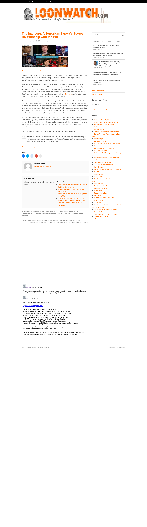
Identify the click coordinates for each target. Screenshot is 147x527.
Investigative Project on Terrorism (54, 213)
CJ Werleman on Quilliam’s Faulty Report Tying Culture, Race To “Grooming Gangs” (109, 64)
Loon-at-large (45, 41)
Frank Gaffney (36, 213)
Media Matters (98, 174)
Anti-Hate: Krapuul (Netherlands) (104, 120)
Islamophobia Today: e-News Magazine (106, 158)
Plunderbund (98, 191)
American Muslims (48, 211)
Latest (103, 41)
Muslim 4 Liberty (99, 183)
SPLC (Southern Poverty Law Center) (105, 214)
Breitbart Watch (99, 127)
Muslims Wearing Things (102, 186)
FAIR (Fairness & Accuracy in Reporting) (107, 143)
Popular (96, 41)
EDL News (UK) (99, 139)
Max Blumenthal (99, 172)
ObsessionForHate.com (101, 188)
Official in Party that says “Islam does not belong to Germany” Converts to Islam (108, 55)
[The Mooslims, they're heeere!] (66, 22)
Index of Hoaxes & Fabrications (104, 110)
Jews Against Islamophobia (102, 162)
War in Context (98, 219)
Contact (39, 2)
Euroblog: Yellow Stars (101, 141)
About (31, 2)
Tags (118, 41)
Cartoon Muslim (99, 129)
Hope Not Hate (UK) (100, 150)
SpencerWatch (98, 212)
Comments (110, 41)
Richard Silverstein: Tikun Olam (104, 198)
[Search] (123, 34)
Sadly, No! (97, 202)
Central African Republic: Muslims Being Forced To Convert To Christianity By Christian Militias (51, 220)
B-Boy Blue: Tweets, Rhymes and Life (106, 122)
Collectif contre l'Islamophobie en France (107, 132)
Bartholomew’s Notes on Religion (104, 124)
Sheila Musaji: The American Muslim (105, 209)
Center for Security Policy (65, 211)
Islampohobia (73, 213)
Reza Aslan (97, 195)
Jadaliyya (97, 160)
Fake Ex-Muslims (99, 146)
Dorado (26, 41)
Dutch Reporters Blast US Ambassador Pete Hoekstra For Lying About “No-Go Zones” (107, 73)
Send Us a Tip (48, 2)
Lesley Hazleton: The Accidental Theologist (107, 169)
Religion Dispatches (100, 193)
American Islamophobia (32, 211)
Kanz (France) (98, 167)
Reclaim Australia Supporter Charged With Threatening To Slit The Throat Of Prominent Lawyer (59, 222)
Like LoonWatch (98, 90)
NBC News (68, 94)
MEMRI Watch (98, 176)
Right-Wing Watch (99, 200)
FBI (77, 211)
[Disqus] (55, 253)
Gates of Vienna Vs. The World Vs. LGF (106, 148)
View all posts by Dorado (42, 166)
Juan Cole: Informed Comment (103, 165)
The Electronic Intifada (101, 216)
